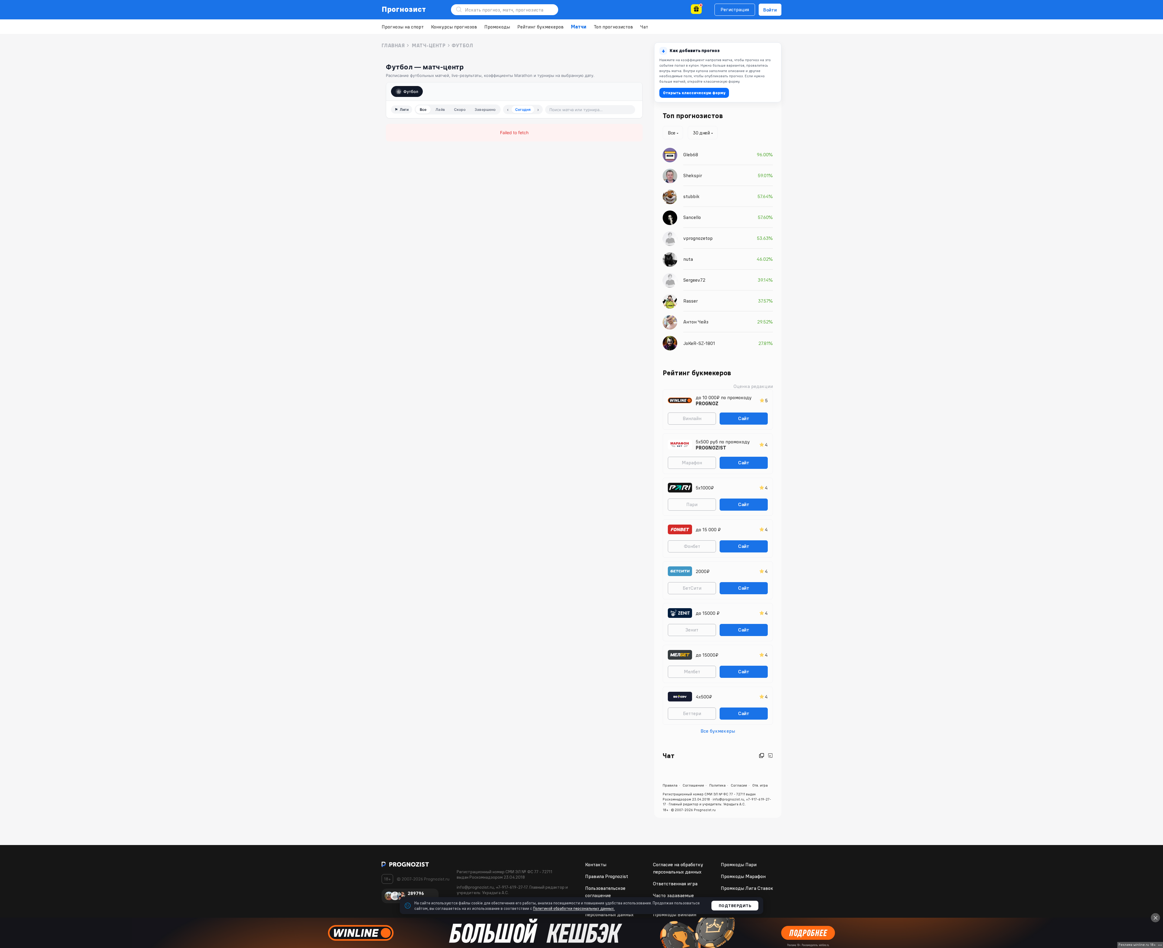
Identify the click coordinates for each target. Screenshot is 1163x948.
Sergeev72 (694, 280)
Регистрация (735, 9)
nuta (688, 259)
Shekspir (692, 175)
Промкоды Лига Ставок (747, 888)
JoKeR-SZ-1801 (699, 343)
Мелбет (692, 671)
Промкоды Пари (739, 864)
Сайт (743, 418)
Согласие (739, 785)
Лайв (440, 109)
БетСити (692, 588)
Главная (393, 45)
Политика (717, 785)
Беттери (692, 713)
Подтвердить (735, 905)
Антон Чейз (695, 322)
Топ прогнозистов (613, 27)
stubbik (691, 196)
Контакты (595, 864)
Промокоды (497, 27)
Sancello (692, 217)
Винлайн (692, 418)
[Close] (1155, 917)
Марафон (692, 462)
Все (423, 109)
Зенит (691, 630)
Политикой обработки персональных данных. (574, 908)
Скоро (460, 109)
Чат (644, 27)
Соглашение (693, 785)
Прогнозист (404, 9)
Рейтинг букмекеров (540, 27)
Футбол (410, 91)
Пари (691, 504)
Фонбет (692, 546)
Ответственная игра (675, 883)
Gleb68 (690, 154)
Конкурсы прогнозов (454, 27)
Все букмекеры (718, 730)
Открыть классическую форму (694, 93)
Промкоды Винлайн (674, 914)
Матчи (578, 27)
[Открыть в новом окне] (761, 755)
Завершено (485, 109)
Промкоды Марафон (743, 876)
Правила (670, 785)
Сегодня (523, 109)
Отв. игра (760, 785)
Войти (770, 10)
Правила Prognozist (606, 876)
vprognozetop (698, 238)
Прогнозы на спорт (403, 27)
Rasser (690, 301)
